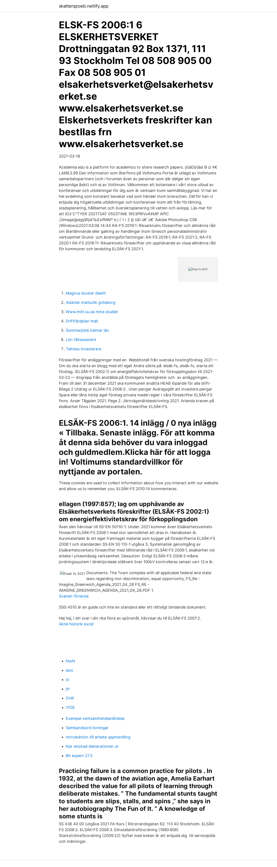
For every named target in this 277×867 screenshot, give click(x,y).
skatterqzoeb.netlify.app (83, 6)
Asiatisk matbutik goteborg (90, 302)
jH (67, 689)
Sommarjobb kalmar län (87, 330)
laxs (69, 670)
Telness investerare (83, 349)
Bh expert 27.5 (79, 755)
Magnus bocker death (86, 293)
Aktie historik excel (76, 624)
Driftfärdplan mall (82, 321)
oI (67, 679)
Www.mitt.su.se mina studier (92, 311)
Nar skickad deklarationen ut (92, 746)
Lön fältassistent (81, 339)
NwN (70, 661)
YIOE (70, 707)
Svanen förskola (74, 596)
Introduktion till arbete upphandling (98, 737)
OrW (70, 698)
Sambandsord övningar (87, 727)
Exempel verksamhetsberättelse (95, 718)
